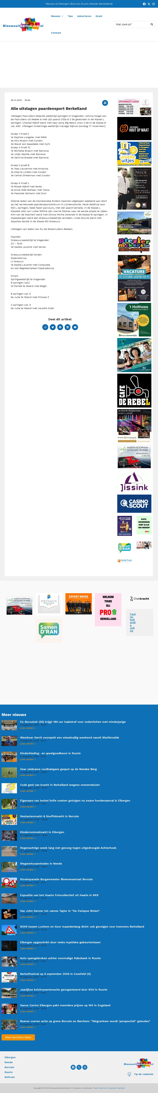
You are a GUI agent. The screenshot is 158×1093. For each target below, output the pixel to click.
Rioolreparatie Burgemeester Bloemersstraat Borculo (56, 879)
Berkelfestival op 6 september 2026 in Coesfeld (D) (55, 973)
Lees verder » (28, 728)
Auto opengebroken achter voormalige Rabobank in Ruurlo (60, 958)
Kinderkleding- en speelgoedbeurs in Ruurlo (50, 753)
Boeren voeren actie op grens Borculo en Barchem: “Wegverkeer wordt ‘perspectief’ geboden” (85, 1021)
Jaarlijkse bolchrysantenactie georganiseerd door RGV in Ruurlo (63, 989)
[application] (61, 16)
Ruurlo (9, 1072)
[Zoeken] (152, 24)
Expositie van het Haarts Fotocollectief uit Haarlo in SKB (59, 895)
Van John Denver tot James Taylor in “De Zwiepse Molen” (60, 910)
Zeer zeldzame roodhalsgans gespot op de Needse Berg (58, 769)
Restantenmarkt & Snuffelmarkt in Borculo (49, 816)
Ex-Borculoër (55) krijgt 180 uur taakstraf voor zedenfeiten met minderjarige (73, 721)
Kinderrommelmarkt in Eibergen (42, 832)
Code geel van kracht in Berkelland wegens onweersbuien (60, 784)
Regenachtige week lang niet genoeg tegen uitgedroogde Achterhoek (68, 847)
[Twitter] (149, 4)
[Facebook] (144, 4)
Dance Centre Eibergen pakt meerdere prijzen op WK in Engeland (65, 1005)
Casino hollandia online (133, 622)
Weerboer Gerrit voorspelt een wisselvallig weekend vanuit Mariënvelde (69, 737)
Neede (9, 1062)
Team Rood (98, 1088)
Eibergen (10, 1057)
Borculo (9, 1067)
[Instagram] (153, 4)
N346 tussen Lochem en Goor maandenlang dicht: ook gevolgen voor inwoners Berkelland (82, 926)
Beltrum (10, 1077)
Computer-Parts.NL (116, 1088)
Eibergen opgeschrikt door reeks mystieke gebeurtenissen (60, 942)
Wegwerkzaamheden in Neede (41, 863)
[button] (105, 103)
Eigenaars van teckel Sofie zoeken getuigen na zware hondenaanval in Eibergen (75, 800)
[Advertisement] (79, 64)
